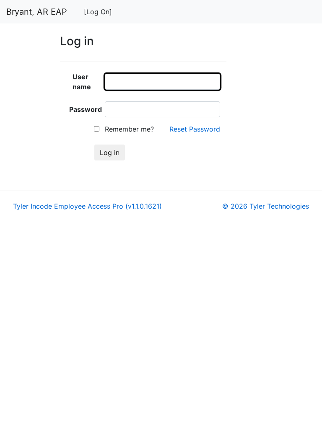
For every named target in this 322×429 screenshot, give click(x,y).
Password (85, 109)
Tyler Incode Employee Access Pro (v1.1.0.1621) (87, 206)
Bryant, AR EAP (36, 12)
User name (82, 81)
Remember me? (128, 129)
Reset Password (194, 129)
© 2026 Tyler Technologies (265, 206)
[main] (188, 101)
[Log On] (98, 12)
